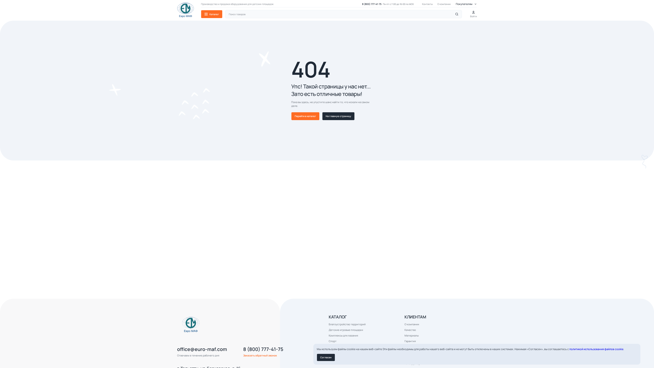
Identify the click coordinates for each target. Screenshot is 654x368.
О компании (444, 4)
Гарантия (410, 341)
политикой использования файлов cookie (596, 349)
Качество (410, 330)
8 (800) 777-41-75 (372, 4)
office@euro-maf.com (202, 349)
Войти (473, 16)
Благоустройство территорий (347, 324)
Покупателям (464, 4)
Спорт (333, 341)
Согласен (326, 357)
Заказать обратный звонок (260, 355)
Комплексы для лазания (343, 335)
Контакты (427, 4)
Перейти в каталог (305, 116)
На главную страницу (338, 116)
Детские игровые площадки (346, 330)
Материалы (411, 335)
